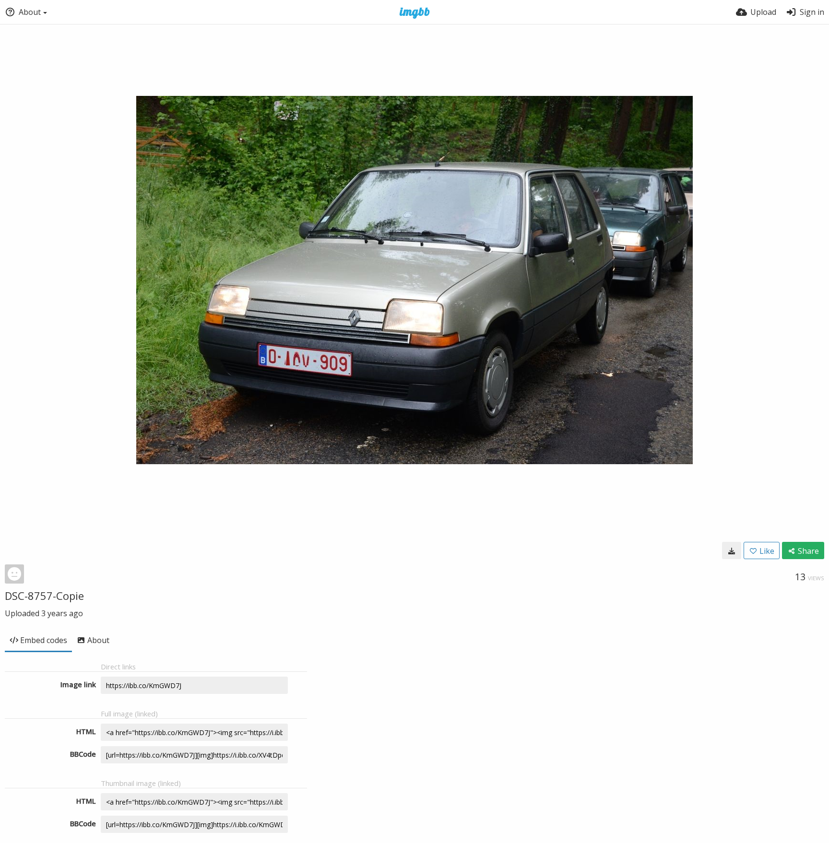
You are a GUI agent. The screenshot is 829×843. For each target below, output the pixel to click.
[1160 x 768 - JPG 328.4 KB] (731, 550)
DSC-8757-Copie (44, 595)
